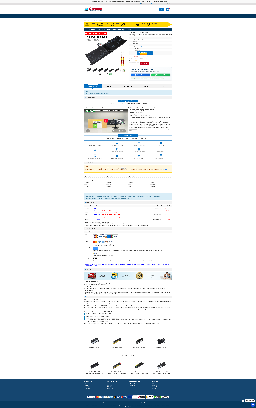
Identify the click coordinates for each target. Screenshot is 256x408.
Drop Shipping (132, 386)
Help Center (154, 383)
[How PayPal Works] (132, 397)
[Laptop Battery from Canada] (93, 11)
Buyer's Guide (135, 3)
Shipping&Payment (128, 86)
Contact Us (168, 3)
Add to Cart (145, 64)
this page (148, 309)
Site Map (154, 388)
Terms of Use (87, 386)
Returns (154, 3)
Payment (148, 3)
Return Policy (109, 386)
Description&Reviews (93, 86)
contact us (165, 169)
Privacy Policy (87, 388)
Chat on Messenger (141, 74)
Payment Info (132, 385)
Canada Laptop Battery (112, 402)
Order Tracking (160, 3)
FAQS (163, 86)
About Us (87, 383)
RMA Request (110, 388)
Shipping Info (132, 383)
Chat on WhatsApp (161, 74)
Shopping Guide (110, 383)
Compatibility (110, 86)
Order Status (109, 385)
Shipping (143, 3)
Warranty (146, 86)
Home (85, 20)
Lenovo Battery (90, 20)
